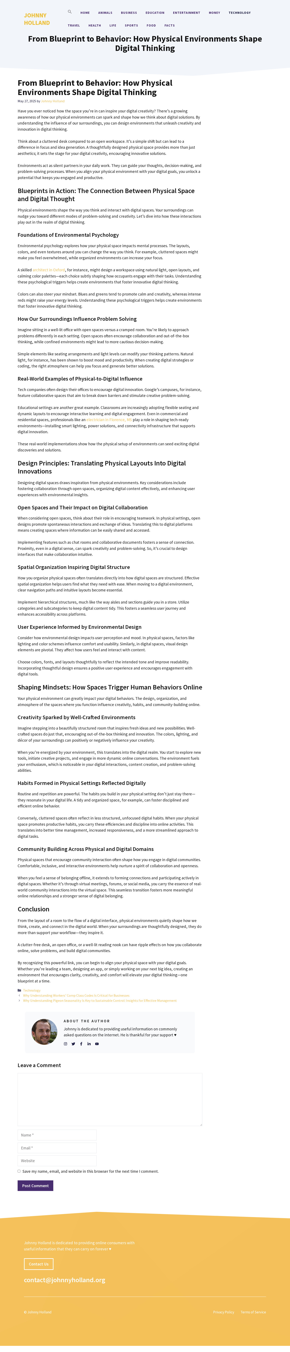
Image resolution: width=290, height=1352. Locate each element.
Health (95, 25)
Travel (74, 25)
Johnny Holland (37, 19)
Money (214, 13)
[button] (69, 12)
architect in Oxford (49, 269)
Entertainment (186, 13)
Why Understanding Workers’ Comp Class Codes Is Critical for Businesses (77, 995)
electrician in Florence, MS (109, 419)
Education (155, 13)
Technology (240, 13)
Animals (105, 13)
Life (113, 25)
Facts (170, 25)
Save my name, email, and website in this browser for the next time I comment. (91, 1171)
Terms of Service (253, 1312)
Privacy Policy (223, 1312)
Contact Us (39, 1264)
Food (151, 25)
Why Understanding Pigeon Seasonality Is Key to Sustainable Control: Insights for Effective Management (100, 1000)
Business (129, 13)
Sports (131, 25)
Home (85, 13)
